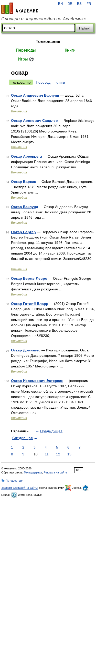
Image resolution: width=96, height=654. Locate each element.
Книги (70, 50)
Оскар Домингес (25, 350)
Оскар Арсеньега (26, 156)
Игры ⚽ (26, 59)
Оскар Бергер (23, 232)
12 (58, 454)
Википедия (19, 111)
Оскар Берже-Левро (29, 278)
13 (69, 454)
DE (70, 4)
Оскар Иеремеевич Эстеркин (37, 381)
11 (47, 454)
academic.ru (19, 8)
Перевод (43, 82)
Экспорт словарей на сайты (19, 487)
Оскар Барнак (23, 182)
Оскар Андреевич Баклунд (35, 95)
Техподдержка (33, 472)
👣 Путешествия (12, 480)
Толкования (48, 41)
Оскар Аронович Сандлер (34, 120)
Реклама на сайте (55, 472)
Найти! (84, 28)
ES (79, 4)
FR (89, 4)
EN (60, 4)
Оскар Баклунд (24, 207)
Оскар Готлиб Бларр (29, 304)
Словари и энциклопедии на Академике (43, 18)
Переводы (26, 50)
